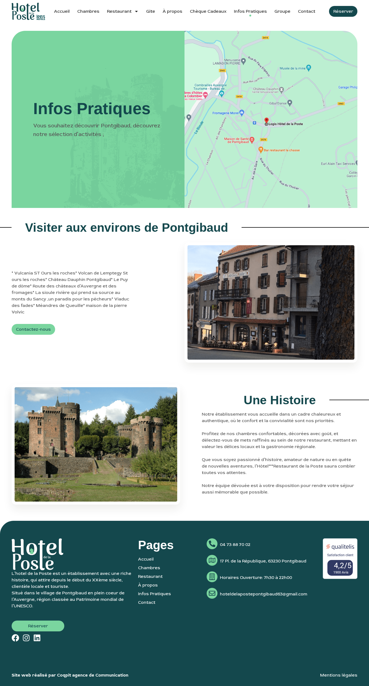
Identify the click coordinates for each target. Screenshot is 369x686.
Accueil (62, 11)
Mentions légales (338, 675)
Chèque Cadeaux (208, 11)
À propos (172, 11)
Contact (306, 11)
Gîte (150, 11)
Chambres (88, 11)
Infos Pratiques (250, 11)
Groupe (282, 11)
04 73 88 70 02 (235, 544)
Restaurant (119, 11)
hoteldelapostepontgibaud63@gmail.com (263, 594)
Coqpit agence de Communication (92, 675)
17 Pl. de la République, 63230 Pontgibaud (263, 561)
